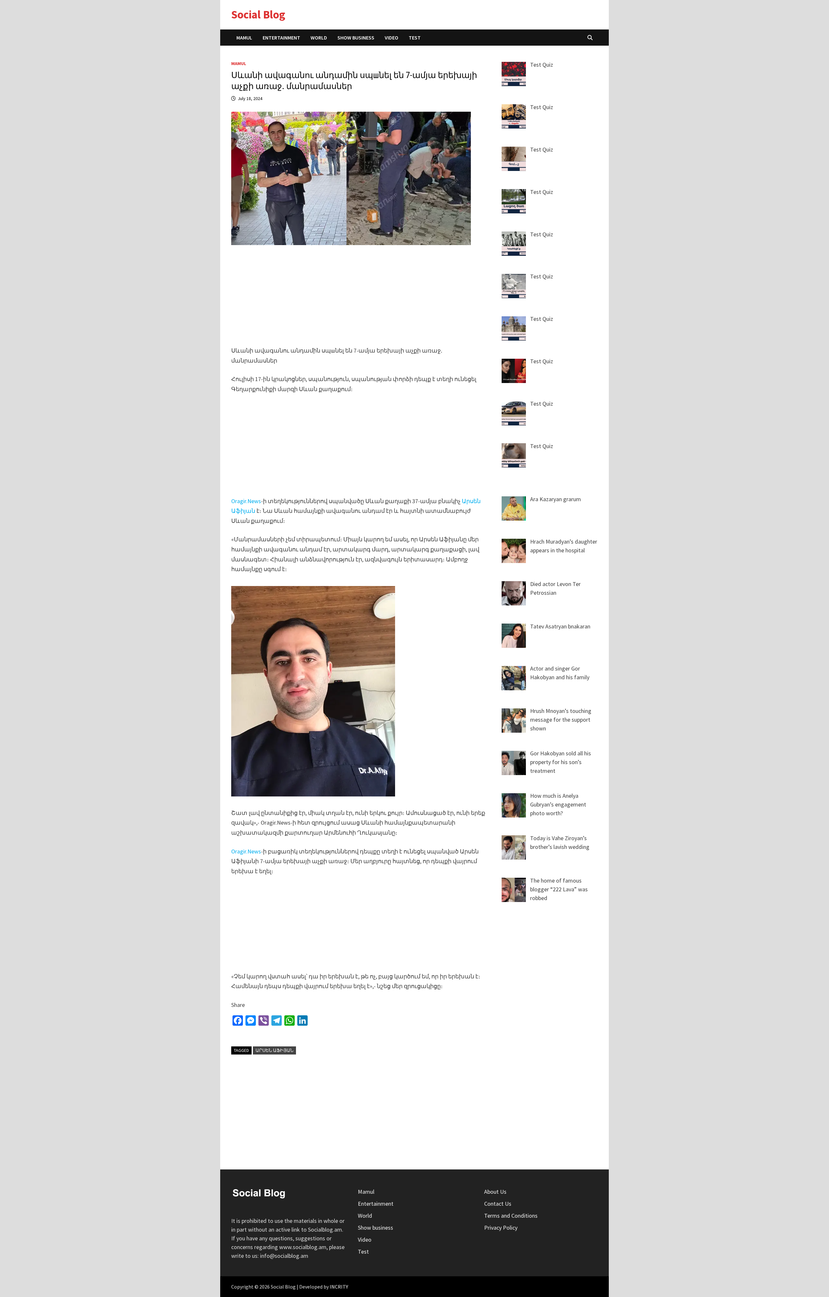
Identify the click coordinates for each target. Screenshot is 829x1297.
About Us (495, 1191)
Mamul (244, 37)
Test (415, 37)
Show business (355, 37)
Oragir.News (246, 501)
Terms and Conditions (511, 1215)
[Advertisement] (360, 299)
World (319, 37)
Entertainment (281, 37)
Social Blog (258, 14)
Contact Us (497, 1203)
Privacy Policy (500, 1227)
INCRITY (339, 1286)
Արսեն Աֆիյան (274, 1050)
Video (391, 37)
